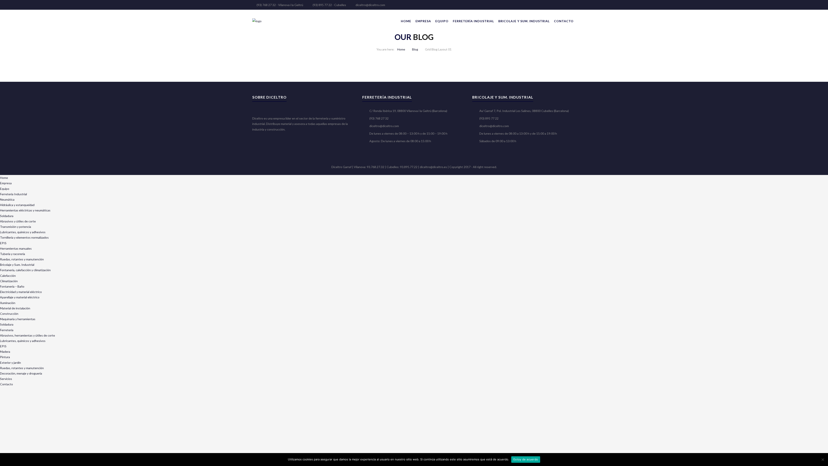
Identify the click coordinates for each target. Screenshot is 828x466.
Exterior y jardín (10, 362)
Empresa (423, 21)
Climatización (9, 281)
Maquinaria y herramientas (17, 319)
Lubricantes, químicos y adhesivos (22, 232)
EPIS (3, 243)
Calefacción (8, 275)
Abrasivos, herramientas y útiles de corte (27, 335)
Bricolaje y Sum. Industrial (524, 21)
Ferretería (6, 330)
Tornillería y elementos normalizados (24, 237)
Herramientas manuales (16, 248)
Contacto (564, 21)
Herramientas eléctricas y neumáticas (25, 210)
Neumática (7, 199)
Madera (5, 351)
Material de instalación (15, 308)
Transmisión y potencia (15, 226)
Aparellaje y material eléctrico (19, 297)
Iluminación (7, 303)
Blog (415, 49)
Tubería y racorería (12, 254)
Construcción (9, 313)
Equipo (441, 21)
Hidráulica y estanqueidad (17, 205)
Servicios (6, 379)
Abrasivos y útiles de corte (18, 221)
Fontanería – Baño (12, 286)
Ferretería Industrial (473, 21)
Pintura (5, 357)
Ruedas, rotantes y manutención (22, 259)
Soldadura (6, 216)
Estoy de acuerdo (525, 459)
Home (406, 21)
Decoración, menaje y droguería (21, 373)
